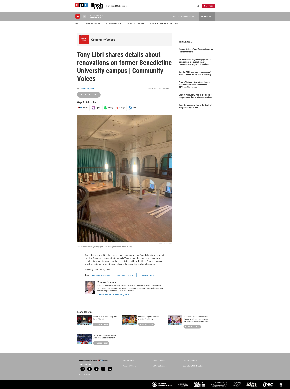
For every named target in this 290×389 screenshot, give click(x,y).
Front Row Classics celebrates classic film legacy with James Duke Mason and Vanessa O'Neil (196, 319)
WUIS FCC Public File (160, 361)
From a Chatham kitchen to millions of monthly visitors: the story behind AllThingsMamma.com (194, 84)
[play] (77, 16)
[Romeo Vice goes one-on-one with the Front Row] (129, 320)
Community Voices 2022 (101, 275)
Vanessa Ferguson (87, 88)
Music (130, 23)
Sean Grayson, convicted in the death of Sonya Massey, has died (195, 106)
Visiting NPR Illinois (130, 366)
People (141, 23)
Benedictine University (124, 275)
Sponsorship (166, 23)
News (77, 23)
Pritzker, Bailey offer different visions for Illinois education (196, 50)
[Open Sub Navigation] (81, 23)
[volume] (84, 16)
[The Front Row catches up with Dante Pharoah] (84, 320)
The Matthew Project (146, 275)
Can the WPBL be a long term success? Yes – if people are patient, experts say (195, 73)
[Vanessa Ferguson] (90, 287)
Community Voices (93, 23)
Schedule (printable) (190, 361)
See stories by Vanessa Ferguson (113, 294)
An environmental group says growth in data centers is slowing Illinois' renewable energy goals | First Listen (195, 62)
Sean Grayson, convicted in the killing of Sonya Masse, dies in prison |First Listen (195, 96)
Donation (153, 23)
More (177, 23)
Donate (209, 6)
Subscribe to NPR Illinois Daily (193, 366)
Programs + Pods (114, 23)
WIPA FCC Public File (160, 366)
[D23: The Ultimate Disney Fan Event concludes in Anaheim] (84, 339)
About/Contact (128, 361)
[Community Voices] (84, 39)
